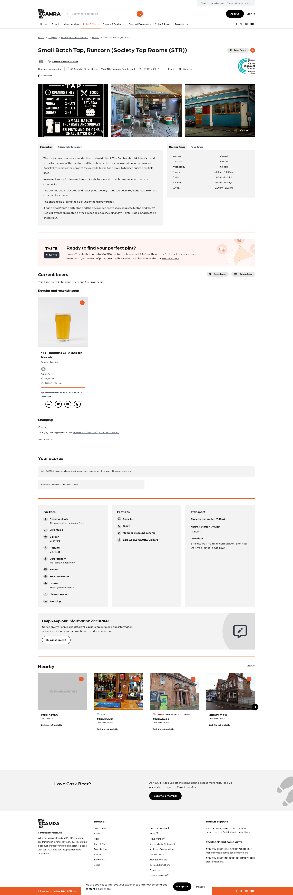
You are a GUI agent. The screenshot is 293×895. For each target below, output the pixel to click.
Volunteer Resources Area (239, 3)
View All (251, 665)
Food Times (197, 146)
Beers (97, 864)
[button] (255, 707)
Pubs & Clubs (100, 843)
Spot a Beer (246, 273)
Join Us (235, 13)
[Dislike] (67, 404)
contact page (65, 849)
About (97, 833)
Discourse (155, 870)
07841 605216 (151, 68)
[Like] (48, 404)
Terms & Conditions (160, 864)
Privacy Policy (157, 838)
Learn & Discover (216, 3)
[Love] (58, 404)
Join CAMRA (100, 828)
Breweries (99, 859)
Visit (96, 838)
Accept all (182, 886)
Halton (95, 37)
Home (41, 37)
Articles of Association (162, 849)
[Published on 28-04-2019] (118, 710)
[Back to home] (49, 13)
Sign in (251, 13)
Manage (200, 886)
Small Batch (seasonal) (85, 432)
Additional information (70, 146)
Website (187, 68)
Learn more (103, 888)
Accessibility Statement (162, 843)
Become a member (122, 470)
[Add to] (252, 50)
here (247, 832)
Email (171, 68)
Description (46, 146)
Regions (52, 37)
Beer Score (240, 50)
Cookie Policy (157, 854)
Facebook (46, 75)
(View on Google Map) (123, 68)
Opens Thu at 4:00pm (65, 61)
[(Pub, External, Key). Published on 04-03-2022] (174, 710)
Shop (203, 3)
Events (97, 854)
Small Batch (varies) (109, 432)
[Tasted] (77, 404)
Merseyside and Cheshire (74, 37)
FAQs (50, 849)
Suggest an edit (56, 639)
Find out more (170, 258)
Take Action (100, 849)
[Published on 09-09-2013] (230, 710)
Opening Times (177, 146)
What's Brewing (158, 875)
